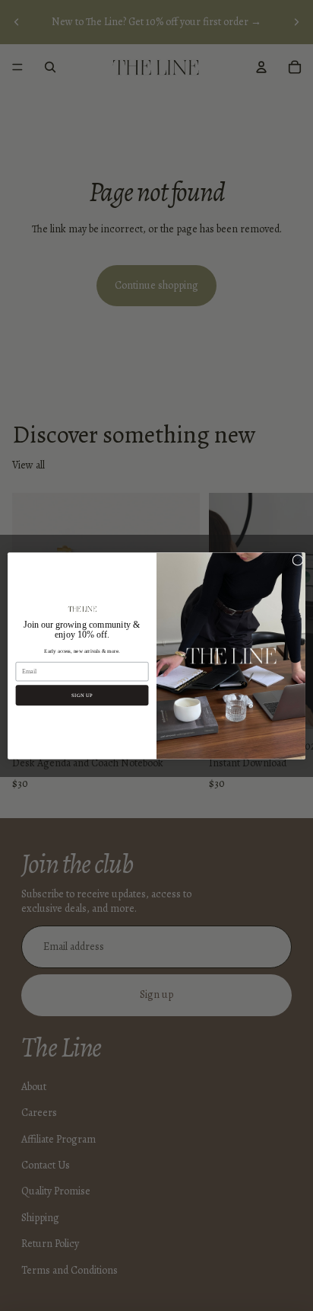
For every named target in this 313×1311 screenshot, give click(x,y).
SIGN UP (82, 695)
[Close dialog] (297, 559)
